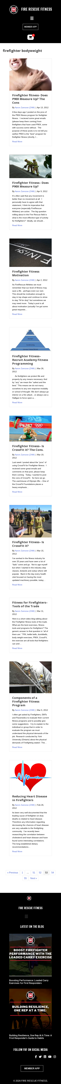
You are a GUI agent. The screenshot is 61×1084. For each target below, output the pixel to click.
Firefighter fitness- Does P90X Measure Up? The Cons (30, 99)
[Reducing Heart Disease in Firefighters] (30, 776)
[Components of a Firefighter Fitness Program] (30, 677)
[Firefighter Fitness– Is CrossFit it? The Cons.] (30, 428)
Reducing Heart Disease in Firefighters (29, 798)
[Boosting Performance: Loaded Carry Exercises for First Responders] (30, 955)
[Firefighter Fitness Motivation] (30, 252)
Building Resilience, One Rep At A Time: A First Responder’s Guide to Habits (30, 1036)
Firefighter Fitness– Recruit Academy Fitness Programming (30, 359)
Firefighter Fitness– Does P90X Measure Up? (30, 184)
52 (40, 872)
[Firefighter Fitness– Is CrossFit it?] (30, 521)
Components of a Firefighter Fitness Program (25, 701)
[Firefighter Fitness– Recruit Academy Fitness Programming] (30, 339)
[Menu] (32, 18)
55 (25, 878)
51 (34, 872)
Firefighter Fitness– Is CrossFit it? (28, 544)
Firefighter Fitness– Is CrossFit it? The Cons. (28, 448)
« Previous (12, 872)
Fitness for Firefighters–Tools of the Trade (30, 604)
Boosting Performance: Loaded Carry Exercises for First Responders (28, 981)
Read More (17, 141)
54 (52, 872)
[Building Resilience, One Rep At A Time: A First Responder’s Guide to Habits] (30, 1010)
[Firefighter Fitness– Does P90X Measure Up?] (30, 166)
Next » (33, 878)
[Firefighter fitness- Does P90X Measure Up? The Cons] (30, 74)
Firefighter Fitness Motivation (25, 273)
